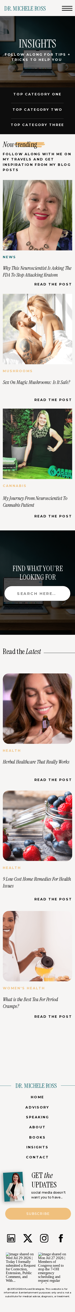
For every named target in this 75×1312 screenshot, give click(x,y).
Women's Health (24, 988)
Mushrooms (18, 371)
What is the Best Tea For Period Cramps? (30, 1002)
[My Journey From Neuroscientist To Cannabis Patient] (37, 444)
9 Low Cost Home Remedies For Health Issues (37, 882)
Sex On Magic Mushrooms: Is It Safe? (36, 382)
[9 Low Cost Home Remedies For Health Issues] (37, 826)
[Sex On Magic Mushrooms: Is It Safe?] (37, 329)
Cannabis (15, 486)
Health (12, 751)
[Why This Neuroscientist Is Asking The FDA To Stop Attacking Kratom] (37, 215)
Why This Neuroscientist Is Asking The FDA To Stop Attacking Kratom (37, 271)
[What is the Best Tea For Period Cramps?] (37, 946)
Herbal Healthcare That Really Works (36, 761)
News (9, 257)
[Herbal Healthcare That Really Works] (37, 708)
